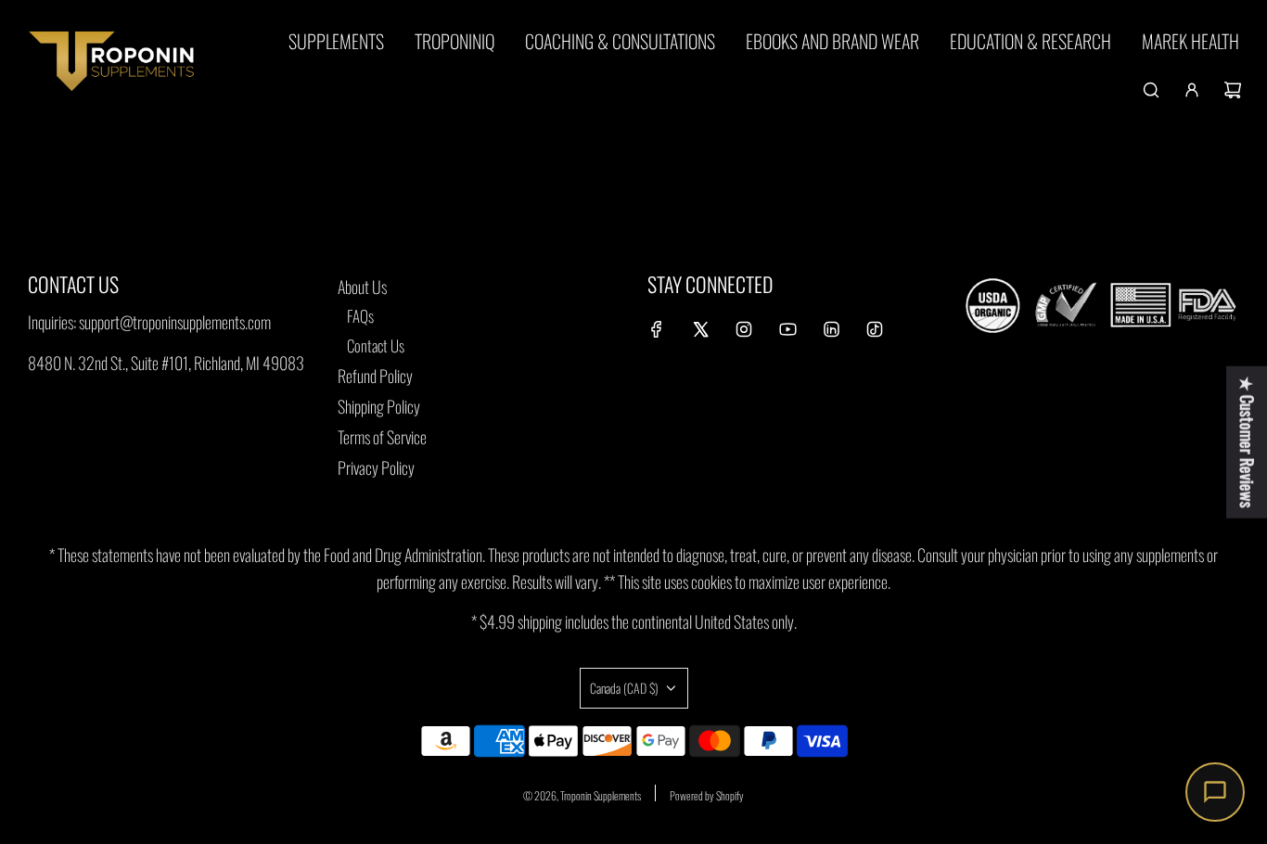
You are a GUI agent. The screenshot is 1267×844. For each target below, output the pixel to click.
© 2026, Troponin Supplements (582, 795)
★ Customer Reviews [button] (1247, 442)
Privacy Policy (376, 467)
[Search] (1151, 90)
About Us (362, 287)
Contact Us (375, 345)
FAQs (360, 315)
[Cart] (1232, 90)
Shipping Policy (379, 406)
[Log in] (1191, 90)
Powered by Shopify (707, 795)
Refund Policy (375, 376)
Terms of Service (382, 437)
